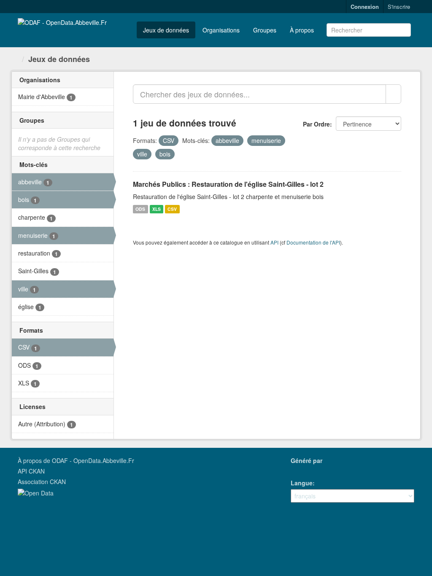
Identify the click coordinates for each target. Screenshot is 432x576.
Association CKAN (42, 481)
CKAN (305, 470)
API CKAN (31, 471)
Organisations (221, 30)
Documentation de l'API (313, 242)
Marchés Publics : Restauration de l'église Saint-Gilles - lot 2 (228, 184)
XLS (156, 209)
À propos (302, 30)
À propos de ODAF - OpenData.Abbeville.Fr (76, 460)
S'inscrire (399, 7)
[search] (393, 94)
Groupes (264, 30)
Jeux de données (166, 30)
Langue (302, 483)
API (274, 242)
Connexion (365, 7)
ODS (140, 209)
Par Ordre (316, 124)
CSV (172, 209)
